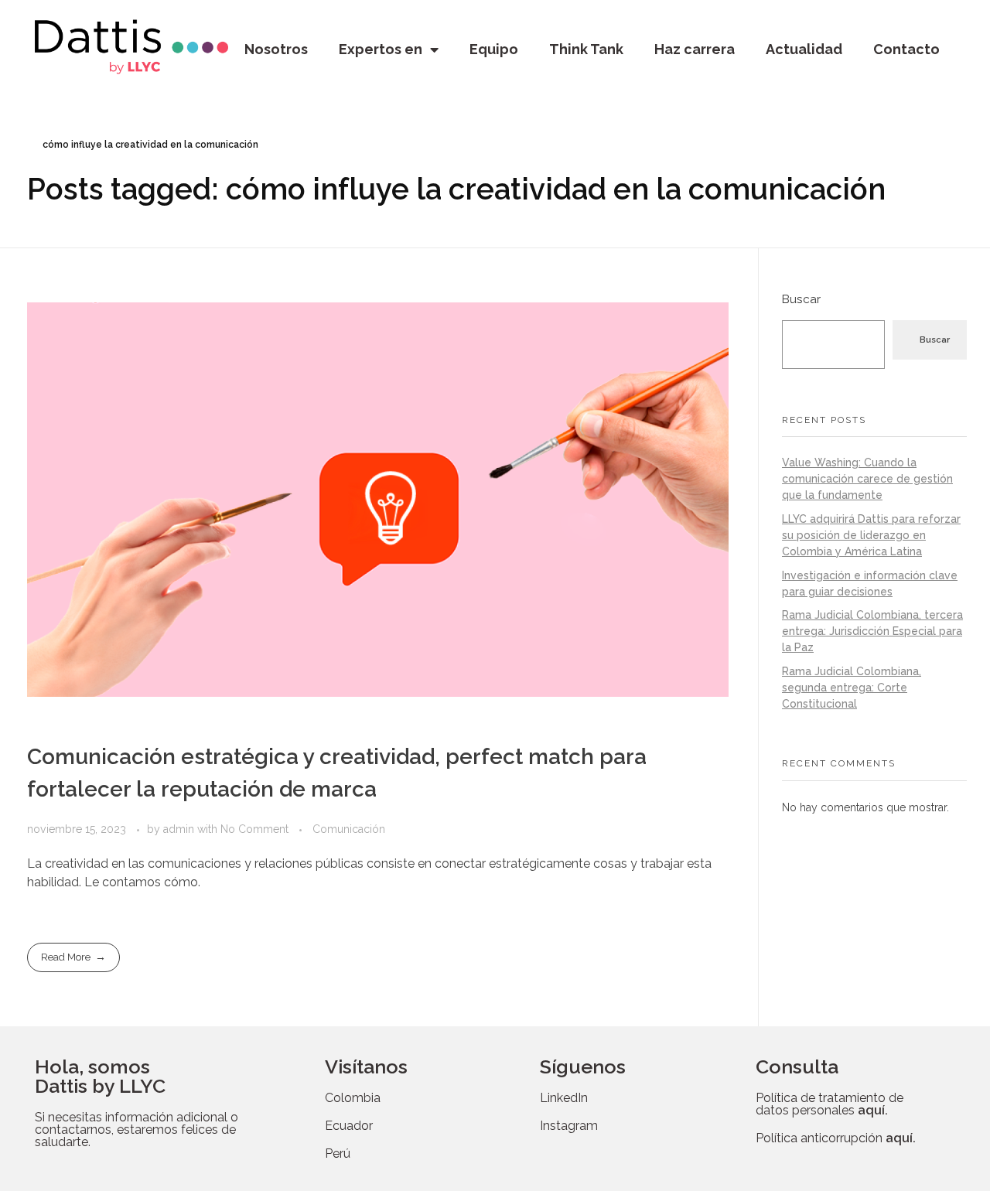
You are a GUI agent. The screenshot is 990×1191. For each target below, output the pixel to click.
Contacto (906, 49)
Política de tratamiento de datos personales (829, 1104)
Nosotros (276, 49)
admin (180, 829)
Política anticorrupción (836, 1138)
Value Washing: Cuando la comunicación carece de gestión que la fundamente (867, 478)
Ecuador (349, 1125)
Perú (337, 1153)
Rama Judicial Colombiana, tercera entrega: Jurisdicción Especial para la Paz (872, 631)
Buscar (801, 299)
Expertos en (380, 49)
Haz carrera (694, 49)
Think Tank (586, 49)
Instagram (569, 1125)
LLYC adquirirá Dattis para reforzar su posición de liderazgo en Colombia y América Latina (871, 535)
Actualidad (804, 49)
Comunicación (348, 829)
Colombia (353, 1097)
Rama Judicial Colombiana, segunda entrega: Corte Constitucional (851, 687)
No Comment (254, 829)
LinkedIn (564, 1097)
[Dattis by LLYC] (131, 46)
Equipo (493, 49)
